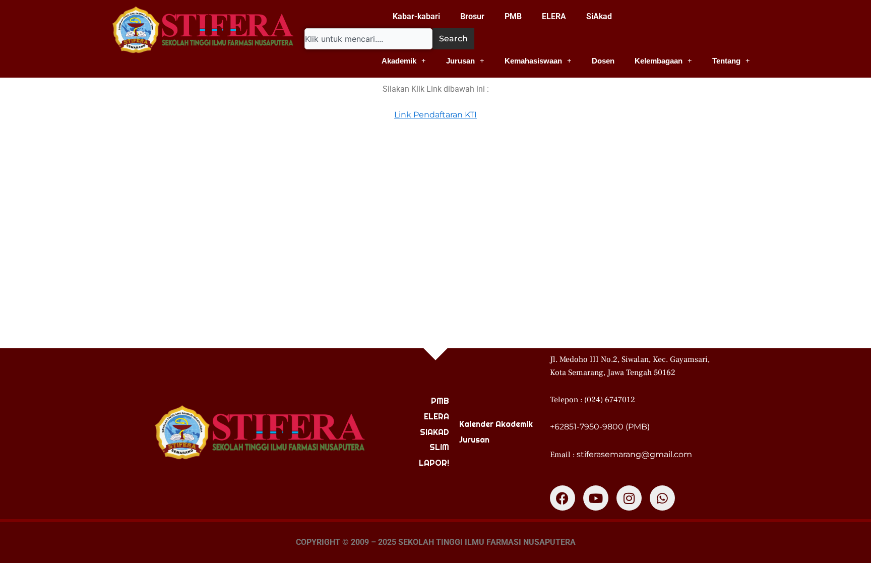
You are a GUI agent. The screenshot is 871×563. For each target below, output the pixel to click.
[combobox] (368, 38)
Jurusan (460, 60)
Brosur (472, 16)
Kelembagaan (658, 60)
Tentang (726, 60)
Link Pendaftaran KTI (435, 114)
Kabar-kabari (416, 16)
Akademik (399, 60)
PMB (513, 16)
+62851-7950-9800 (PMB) (600, 426)
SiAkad (599, 16)
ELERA (554, 16)
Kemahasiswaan (533, 60)
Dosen (603, 60)
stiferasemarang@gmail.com (634, 454)
